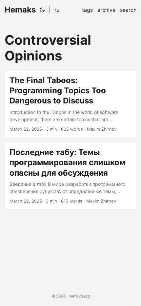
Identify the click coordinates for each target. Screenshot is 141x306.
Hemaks (20, 9)
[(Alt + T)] (42, 10)
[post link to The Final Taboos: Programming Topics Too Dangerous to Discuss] (70, 104)
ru (57, 10)
